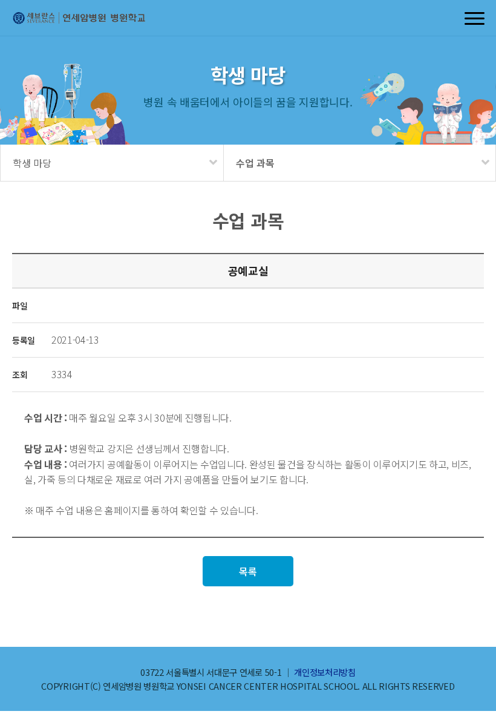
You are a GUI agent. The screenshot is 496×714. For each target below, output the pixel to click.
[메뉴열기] (475, 18)
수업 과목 (255, 163)
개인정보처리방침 (324, 672)
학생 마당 (32, 163)
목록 (247, 571)
